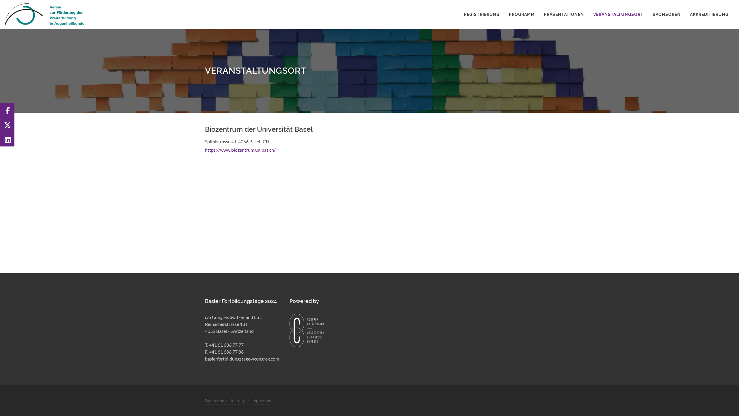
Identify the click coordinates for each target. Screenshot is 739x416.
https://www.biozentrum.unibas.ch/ (240, 150)
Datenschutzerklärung (225, 400)
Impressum (261, 400)
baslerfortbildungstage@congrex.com (242, 358)
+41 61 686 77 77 (226, 345)
